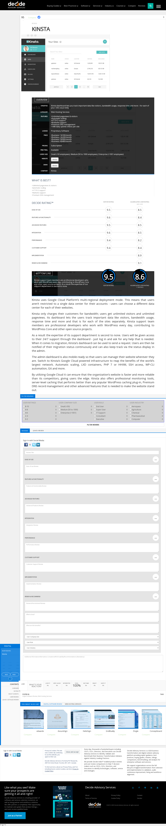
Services (96, 6)
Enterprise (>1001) (76, 413)
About (87, 795)
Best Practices (70, 6)
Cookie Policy (115, 798)
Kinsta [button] (55, 159)
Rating (16, 691)
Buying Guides (53, 6)
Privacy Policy (115, 795)
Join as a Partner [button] (15, 815)
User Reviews (14, 697)
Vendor (139, 798)
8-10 (40, 406)
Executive (111, 419)
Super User (111, 409)
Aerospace (147, 406)
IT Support (111, 413)
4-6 (40, 413)
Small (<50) (76, 406)
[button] (26, 444)
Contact (139, 795)
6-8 (40, 409)
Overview (15, 688)
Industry (108, 6)
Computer (147, 419)
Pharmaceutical (147, 416)
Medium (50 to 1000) (76, 409)
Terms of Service (91, 798)
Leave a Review (38, 431)
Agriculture (147, 409)
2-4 (40, 416)
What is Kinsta (13, 694)
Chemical (147, 413)
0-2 (40, 419)
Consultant (111, 416)
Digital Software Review (29, 696)
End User (111, 406)
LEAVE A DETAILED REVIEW (10, 700)
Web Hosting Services (45, 696)
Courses (120, 6)
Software (84, 6)
